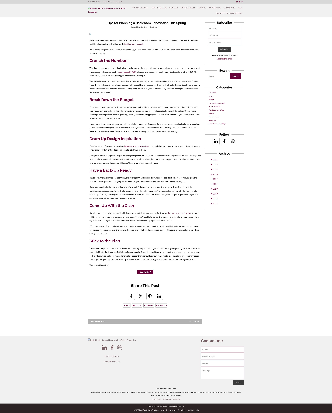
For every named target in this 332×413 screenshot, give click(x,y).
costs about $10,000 (128, 72)
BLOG (240, 8)
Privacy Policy (156, 399)
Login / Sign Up (117, 2)
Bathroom (137, 305)
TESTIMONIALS (214, 8)
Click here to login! (224, 59)
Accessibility (167, 399)
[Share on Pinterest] (149, 296)
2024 (215, 169)
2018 (215, 198)
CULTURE (202, 8)
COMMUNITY (229, 8)
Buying (211, 100)
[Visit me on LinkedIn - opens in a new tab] (237, 1)
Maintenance (162, 305)
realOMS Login (193, 410)
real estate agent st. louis (217, 103)
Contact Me (106, 2)
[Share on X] (140, 296)
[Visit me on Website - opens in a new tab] (242, 1)
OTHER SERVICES (188, 8)
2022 (215, 179)
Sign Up (115, 356)
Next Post (193, 321)
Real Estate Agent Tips (216, 110)
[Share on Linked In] (159, 296)
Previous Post (99, 321)
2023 (215, 174)
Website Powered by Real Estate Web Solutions (166, 406)
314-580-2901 (95, 2)
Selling (127, 305)
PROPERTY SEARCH (140, 8)
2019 (215, 193)
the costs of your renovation (179, 213)
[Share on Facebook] (131, 296)
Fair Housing (176, 399)
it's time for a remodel (133, 44)
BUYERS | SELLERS (159, 8)
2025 (215, 164)
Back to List (145, 272)
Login (107, 356)
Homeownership (214, 106)
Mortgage (212, 120)
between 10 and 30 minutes (136, 146)
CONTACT (173, 8)
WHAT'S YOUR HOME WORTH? (229, 13)
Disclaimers (182, 410)
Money (211, 113)
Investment (149, 305)
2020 (215, 188)
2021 (215, 184)
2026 (215, 159)
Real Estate (212, 93)
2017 (215, 203)
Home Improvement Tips (217, 124)
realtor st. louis (214, 117)
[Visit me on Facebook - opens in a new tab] (239, 1)
